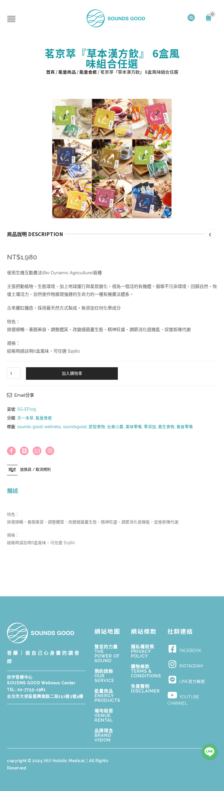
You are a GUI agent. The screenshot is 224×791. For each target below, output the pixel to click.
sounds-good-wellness (39, 426)
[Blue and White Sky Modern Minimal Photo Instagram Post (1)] (112, 158)
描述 (12, 469)
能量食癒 (88, 72)
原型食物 (97, 426)
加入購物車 (72, 373)
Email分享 (24, 395)
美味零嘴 (133, 426)
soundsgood (75, 426)
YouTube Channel (183, 700)
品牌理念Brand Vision (103, 735)
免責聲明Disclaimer (145, 689)
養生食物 (166, 426)
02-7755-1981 (31, 689)
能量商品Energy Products (107, 695)
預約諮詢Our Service (104, 676)
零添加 (150, 426)
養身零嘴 (184, 426)
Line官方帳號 (192, 681)
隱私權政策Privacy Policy (142, 651)
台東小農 (115, 426)
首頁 (50, 72)
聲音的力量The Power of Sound (107, 653)
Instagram (191, 666)
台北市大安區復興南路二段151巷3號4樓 (45, 696)
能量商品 (67, 72)
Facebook (190, 650)
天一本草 (25, 418)
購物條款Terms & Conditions (146, 671)
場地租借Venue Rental (103, 715)
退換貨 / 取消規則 (35, 469)
